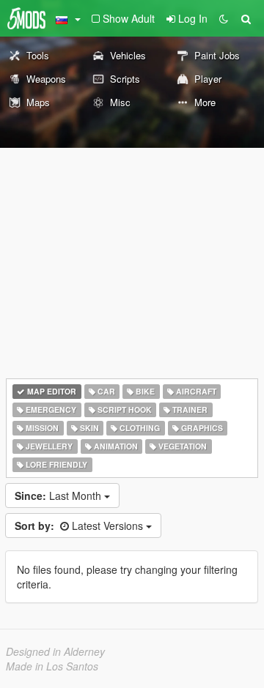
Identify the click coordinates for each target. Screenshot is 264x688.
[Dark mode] (223, 18)
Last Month (59, 495)
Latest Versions (80, 525)
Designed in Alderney (55, 651)
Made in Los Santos (52, 666)
